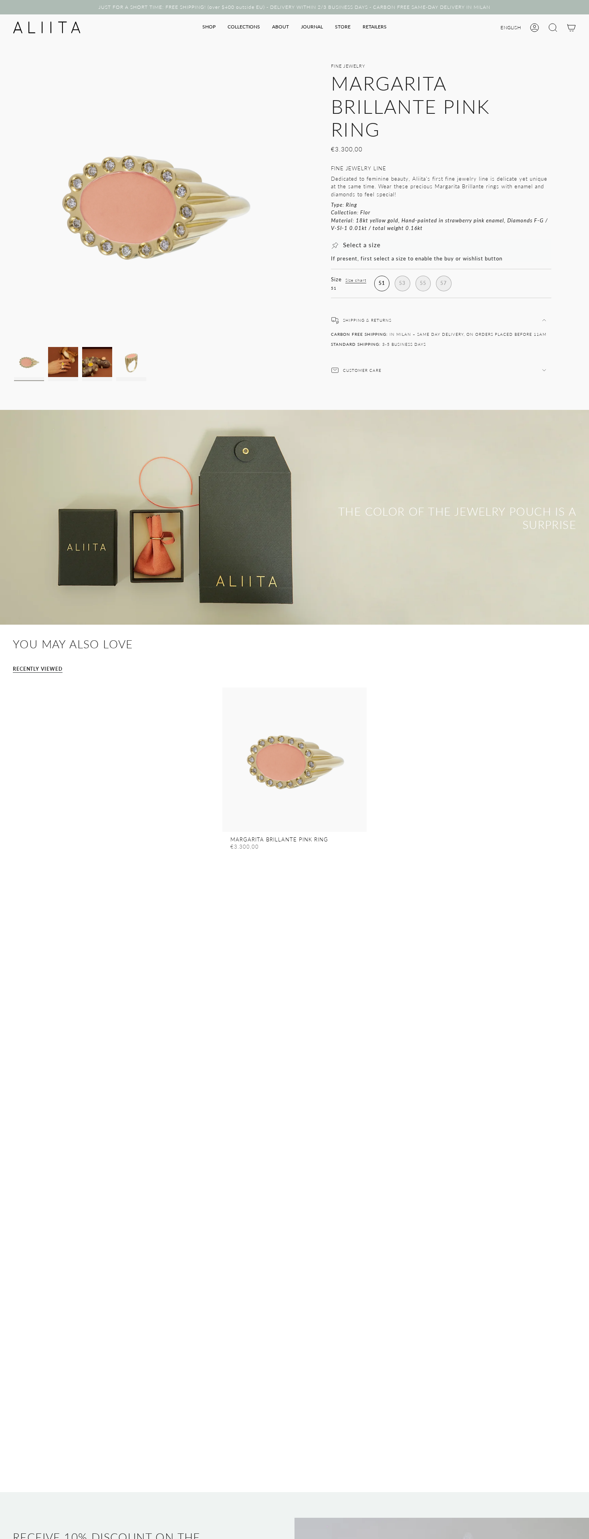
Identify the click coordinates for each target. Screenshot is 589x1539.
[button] (209, 27)
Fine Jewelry (348, 66)
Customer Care (362, 370)
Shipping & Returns (367, 320)
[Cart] (571, 27)
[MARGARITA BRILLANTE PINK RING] (294, 760)
